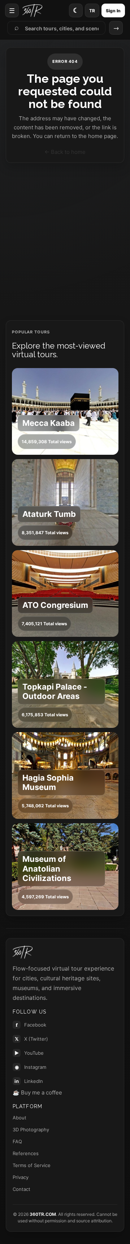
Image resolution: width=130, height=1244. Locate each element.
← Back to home (65, 151)
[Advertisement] (65, 242)
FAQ (17, 1141)
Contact (21, 1189)
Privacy (21, 1177)
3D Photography (31, 1129)
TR (92, 10)
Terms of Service (32, 1165)
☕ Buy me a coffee (37, 1092)
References (26, 1153)
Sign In (113, 10)
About (19, 1117)
